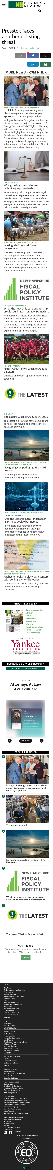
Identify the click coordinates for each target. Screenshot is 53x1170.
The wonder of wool (16, 825)
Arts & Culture (10, 243)
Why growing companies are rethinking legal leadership (21, 187)
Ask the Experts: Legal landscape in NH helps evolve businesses (25, 520)
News (34, 243)
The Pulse (7, 988)
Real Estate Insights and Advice (18, 465)
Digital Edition (9, 1097)
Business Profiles (10, 1025)
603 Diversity (9, 1124)
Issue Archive (31, 621)
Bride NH (7, 1121)
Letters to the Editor (11, 1063)
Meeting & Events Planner (13, 1088)
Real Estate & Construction (33, 462)
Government (33, 107)
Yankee (6, 1126)
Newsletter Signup (10, 1069)
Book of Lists (8, 1084)
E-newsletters (31, 619)
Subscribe (29, 616)
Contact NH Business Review (14, 1105)
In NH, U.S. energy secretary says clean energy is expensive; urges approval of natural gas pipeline (23, 113)
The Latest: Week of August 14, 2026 (26, 417)
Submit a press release (34, 627)
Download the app (33, 633)
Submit (25, 957)
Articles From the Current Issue (15, 1099)
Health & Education (11, 998)
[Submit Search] (39, 11)
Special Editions (9, 1071)
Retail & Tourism (10, 994)
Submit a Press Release (12, 1109)
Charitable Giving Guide (12, 1086)
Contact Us (8, 1075)
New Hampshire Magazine (13, 1117)
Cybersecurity (9, 1011)
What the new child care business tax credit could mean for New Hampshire (26, 310)
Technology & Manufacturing (14, 990)
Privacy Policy (26, 1138)
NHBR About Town (12, 366)
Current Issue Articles (34, 610)
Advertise (29, 624)
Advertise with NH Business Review (17, 1103)
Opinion (7, 1059)
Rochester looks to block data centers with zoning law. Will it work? (26, 578)
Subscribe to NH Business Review (16, 1101)
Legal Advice (14, 183)
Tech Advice (8, 1034)
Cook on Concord (10, 1061)
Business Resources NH (12, 1090)
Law (5, 183)
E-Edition (29, 613)
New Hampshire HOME (12, 1119)
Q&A (5, 1021)
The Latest (8, 414)
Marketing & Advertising (13, 1038)
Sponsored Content (11, 1015)
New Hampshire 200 (11, 1082)
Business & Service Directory (14, 1073)
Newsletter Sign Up (11, 1107)
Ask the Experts (12, 512)
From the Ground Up (11, 1013)
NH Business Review (26, 4)
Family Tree (8, 1130)
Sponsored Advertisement (32, 512)
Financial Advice (9, 1036)
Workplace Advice (10, 1044)
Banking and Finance (11, 1002)
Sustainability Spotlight (12, 1050)
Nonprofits (8, 1007)
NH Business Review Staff (28, 48)
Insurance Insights (10, 1046)
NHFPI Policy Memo (17, 306)
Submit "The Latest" (33, 630)
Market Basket (24, 243)
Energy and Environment (15, 107)
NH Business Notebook (12, 1057)
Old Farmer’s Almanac (12, 1128)
